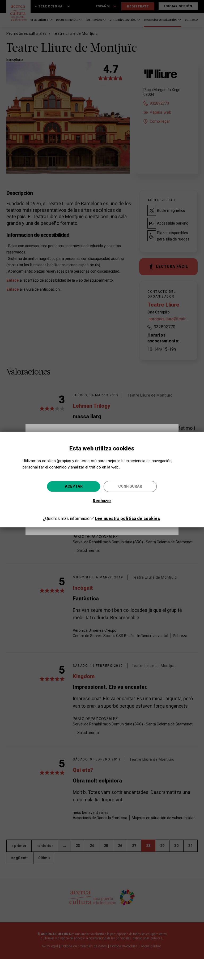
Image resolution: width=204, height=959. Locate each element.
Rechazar (102, 500)
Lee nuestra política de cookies (127, 518)
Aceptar (74, 486)
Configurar (130, 486)
